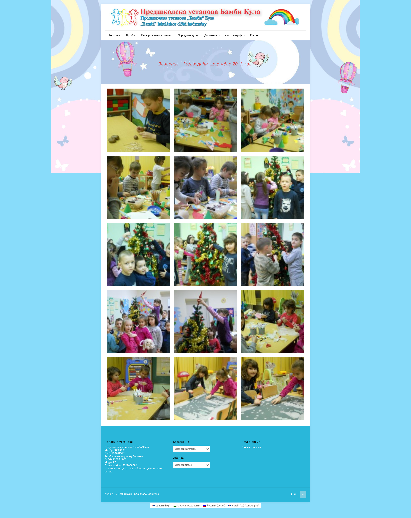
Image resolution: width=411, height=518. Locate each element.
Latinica (256, 447)
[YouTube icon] (292, 494)
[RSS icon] (295, 494)
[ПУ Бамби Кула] (205, 17)
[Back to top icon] (303, 494)
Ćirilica (246, 447)
